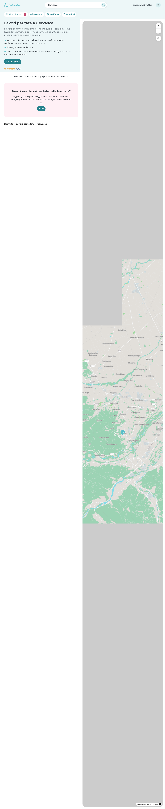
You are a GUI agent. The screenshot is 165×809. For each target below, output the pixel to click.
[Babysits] (12, 5)
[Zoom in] (158, 25)
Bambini (38, 14)
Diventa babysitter (142, 5)
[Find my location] (158, 38)
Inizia (41, 108)
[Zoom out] (158, 31)
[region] (122, 414)
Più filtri (70, 14)
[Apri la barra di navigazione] (158, 5)
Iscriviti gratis (13, 61)
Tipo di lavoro (16, 14)
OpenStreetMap (152, 804)
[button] (122, 432)
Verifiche (54, 14)
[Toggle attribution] (160, 804)
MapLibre (140, 804)
